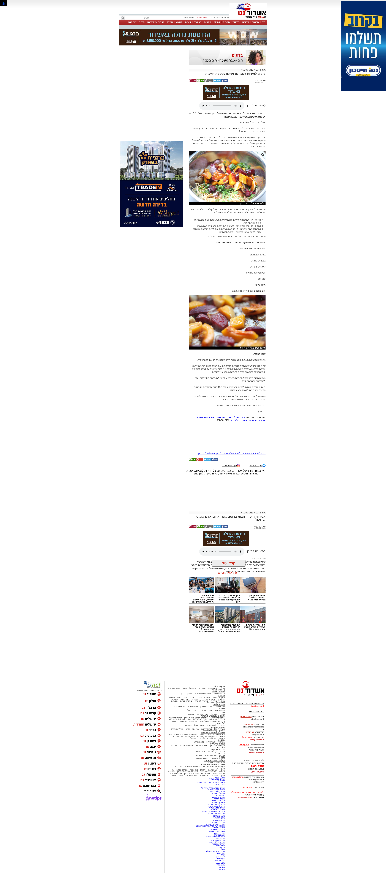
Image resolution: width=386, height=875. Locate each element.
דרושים (197, 22)
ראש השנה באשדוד (208, 743)
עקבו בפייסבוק (256, 437)
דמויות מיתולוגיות (202, 717)
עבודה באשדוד (219, 805)
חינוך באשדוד (205, 747)
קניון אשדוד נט (191, 747)
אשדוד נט (260, 54)
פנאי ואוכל (248, 54)
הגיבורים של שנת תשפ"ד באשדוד (212, 706)
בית (264, 22)
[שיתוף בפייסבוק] (224, 66)
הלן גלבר (221, 837)
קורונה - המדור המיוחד (214, 732)
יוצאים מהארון (217, 661)
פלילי (190, 665)
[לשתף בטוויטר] (217, 66)
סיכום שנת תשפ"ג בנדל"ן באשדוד (184, 693)
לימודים (211, 723)
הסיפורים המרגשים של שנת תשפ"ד (211, 708)
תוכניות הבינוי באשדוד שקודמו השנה (182, 706)
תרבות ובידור (219, 676)
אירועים (222, 697)
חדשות (255, 22)
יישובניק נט (220, 767)
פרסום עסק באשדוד (217, 750)
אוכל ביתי (221, 671)
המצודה (221, 841)
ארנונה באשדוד (219, 792)
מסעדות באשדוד (218, 774)
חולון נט (221, 819)
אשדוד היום (220, 828)
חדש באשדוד (200, 723)
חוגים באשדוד (193, 678)
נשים (223, 741)
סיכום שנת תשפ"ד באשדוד (213, 704)
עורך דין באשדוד (218, 815)
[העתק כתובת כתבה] (208, 66)
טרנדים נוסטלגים (186, 717)
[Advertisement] (151, 77)
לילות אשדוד (211, 697)
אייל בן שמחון (220, 756)
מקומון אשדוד (219, 770)
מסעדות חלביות (204, 669)
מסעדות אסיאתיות (208, 671)
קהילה (217, 22)
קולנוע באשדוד (179, 678)
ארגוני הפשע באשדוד (203, 665)
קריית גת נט (220, 817)
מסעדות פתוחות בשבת (189, 671)
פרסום (222, 821)
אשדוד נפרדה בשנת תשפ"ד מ (183, 708)
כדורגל (189, 682)
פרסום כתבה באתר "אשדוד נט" (213, 759)
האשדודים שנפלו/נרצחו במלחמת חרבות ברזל (207, 710)
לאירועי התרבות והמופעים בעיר (213, 678)
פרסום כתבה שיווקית (217, 803)
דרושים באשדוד (219, 788)
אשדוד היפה (220, 700)
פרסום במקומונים (218, 768)
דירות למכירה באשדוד (216, 776)
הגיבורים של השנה (217, 689)
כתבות (222, 685)
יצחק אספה (220, 835)
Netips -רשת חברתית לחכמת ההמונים (210, 797)
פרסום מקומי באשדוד (216, 761)
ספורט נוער (207, 682)
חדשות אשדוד (218, 663)
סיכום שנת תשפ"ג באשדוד (213, 687)
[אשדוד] (248, 19)
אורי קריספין (244, 716)
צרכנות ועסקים (218, 721)
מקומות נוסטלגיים (218, 717)
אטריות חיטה (256, 530)
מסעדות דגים (190, 669)
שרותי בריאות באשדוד (216, 785)
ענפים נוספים (220, 682)
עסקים (207, 22)
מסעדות (221, 667)
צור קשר (132, 22)
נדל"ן (183, 665)
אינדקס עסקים (182, 741)
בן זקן (223, 826)
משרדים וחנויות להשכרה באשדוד (212, 783)
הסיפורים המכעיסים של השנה (210, 693)
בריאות (196, 700)
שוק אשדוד (220, 824)
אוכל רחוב (210, 674)
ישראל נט (221, 752)
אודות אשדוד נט (155, 22)
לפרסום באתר (189, 18)
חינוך (142, 22)
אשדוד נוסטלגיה (217, 715)
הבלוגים (221, 711)
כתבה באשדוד (219, 806)
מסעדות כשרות (186, 672)
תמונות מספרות (203, 685)
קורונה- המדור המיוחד (216, 734)
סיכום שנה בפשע (194, 691)
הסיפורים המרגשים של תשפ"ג (196, 689)
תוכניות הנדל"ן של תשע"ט (188, 743)
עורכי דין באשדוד (202, 730)
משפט (169, 22)
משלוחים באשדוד (218, 772)
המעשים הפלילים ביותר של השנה (197, 745)
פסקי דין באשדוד (218, 730)
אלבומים (221, 695)
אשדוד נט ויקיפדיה (217, 801)
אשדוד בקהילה (218, 698)
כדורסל (197, 682)
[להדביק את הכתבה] (199, 432)
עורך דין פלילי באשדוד (216, 814)
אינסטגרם (188, 697)
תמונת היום (199, 697)
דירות (188, 22)
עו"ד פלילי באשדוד (217, 812)
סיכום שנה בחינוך (210, 691)
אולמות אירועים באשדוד (215, 808)
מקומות (193, 659)
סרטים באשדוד (219, 747)
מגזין (222, 683)
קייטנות (222, 839)
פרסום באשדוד (219, 799)
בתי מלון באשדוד (218, 765)
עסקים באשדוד (177, 747)
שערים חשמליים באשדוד (215, 795)
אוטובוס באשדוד (176, 745)
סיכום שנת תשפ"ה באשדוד (213, 736)
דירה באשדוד (219, 810)
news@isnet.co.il (256, 724)
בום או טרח (212, 659)
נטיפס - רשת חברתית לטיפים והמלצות (210, 754)
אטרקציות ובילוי (211, 726)
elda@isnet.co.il (257, 711)
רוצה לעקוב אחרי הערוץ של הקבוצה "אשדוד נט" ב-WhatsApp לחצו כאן (232, 424)
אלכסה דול (220, 830)
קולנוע (179, 22)
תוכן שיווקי (221, 723)
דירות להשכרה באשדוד (216, 777)
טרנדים (199, 726)
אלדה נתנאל (220, 832)
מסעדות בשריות (219, 669)
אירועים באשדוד (218, 786)
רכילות (236, 22)
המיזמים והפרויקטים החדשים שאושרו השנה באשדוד (204, 738)
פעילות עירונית (206, 700)
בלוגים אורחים (198, 713)
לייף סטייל (220, 724)
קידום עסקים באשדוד (216, 763)
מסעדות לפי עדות (201, 672)
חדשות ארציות (219, 665)
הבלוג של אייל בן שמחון (216, 713)
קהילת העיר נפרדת (210, 702)
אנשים (184, 659)
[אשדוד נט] (246, 668)
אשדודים (202, 659)
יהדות (203, 741)
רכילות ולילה (219, 657)
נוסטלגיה (191, 685)
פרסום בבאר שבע (218, 781)
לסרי (223, 833)
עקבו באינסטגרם (229, 437)
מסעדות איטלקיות (175, 669)
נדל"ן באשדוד (219, 749)
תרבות (226, 22)
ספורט (245, 22)
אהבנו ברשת (213, 741)
